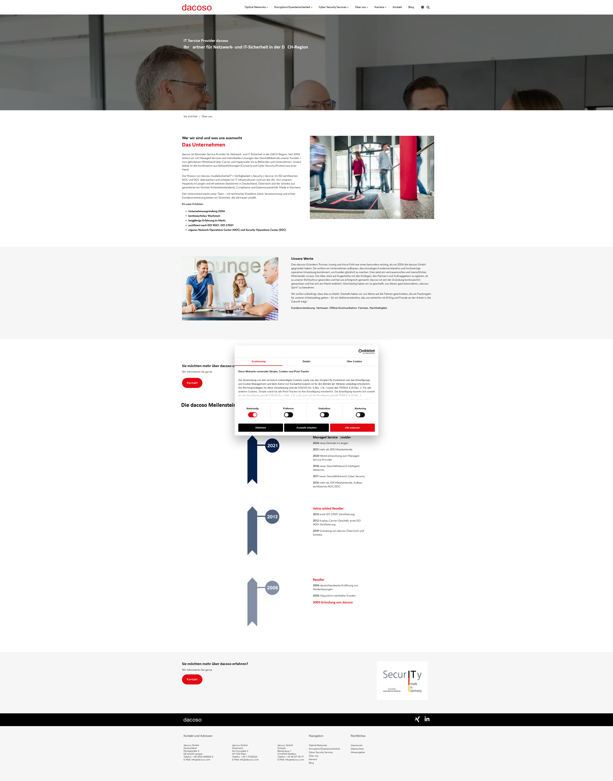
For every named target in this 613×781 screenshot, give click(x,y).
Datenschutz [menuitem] (357, 748)
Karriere (379, 7)
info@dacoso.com (200, 759)
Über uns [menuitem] (313, 756)
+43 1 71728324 (249, 756)
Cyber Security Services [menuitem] (321, 752)
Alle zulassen (352, 427)
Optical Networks (255, 7)
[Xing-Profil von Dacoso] (417, 721)
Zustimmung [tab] (259, 361)
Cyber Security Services (332, 7)
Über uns (360, 7)
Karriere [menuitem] (313, 759)
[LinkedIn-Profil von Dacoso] (427, 720)
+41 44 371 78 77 (294, 756)
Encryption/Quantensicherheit (292, 7)
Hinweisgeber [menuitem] (358, 752)
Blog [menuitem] (311, 763)
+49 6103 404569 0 (203, 756)
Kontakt (397, 7)
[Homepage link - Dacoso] (193, 720)
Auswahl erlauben (306, 427)
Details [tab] (306, 361)
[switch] (288, 414)
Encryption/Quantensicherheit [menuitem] (324, 748)
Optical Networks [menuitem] (318, 745)
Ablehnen (260, 427)
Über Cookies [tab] (354, 361)
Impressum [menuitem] (357, 745)
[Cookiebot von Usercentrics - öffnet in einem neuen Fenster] (361, 351)
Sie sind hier (191, 116)
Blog (411, 7)
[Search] (428, 7)
